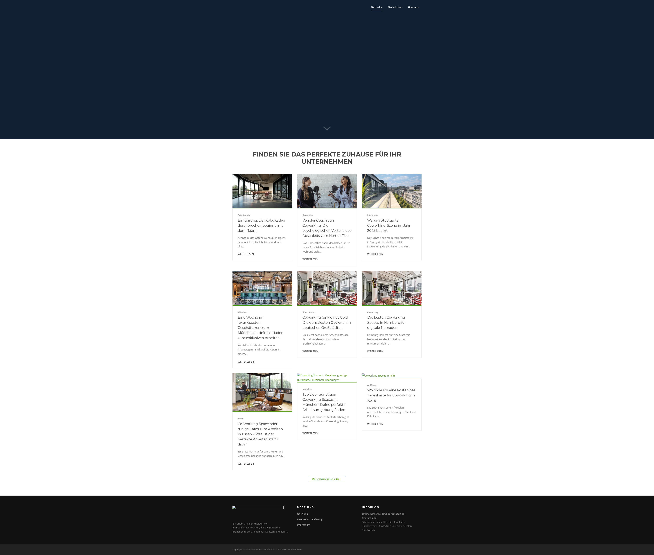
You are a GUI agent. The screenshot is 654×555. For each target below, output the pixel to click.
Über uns (413, 7)
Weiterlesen (246, 254)
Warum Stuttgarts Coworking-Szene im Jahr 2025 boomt (388, 225)
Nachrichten (395, 7)
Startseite (376, 7)
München (242, 312)
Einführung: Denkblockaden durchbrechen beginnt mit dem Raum (261, 225)
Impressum (303, 524)
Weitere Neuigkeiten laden (325, 478)
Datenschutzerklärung (310, 519)
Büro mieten (308, 312)
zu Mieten (372, 385)
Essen (241, 418)
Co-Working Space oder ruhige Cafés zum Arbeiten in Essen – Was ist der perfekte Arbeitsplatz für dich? (260, 434)
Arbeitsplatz (244, 215)
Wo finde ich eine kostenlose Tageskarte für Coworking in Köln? (391, 395)
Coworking (307, 215)
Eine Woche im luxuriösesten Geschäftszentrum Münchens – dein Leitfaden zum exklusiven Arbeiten (260, 327)
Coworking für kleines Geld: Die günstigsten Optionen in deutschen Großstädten (326, 322)
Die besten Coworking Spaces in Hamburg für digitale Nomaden (386, 322)
